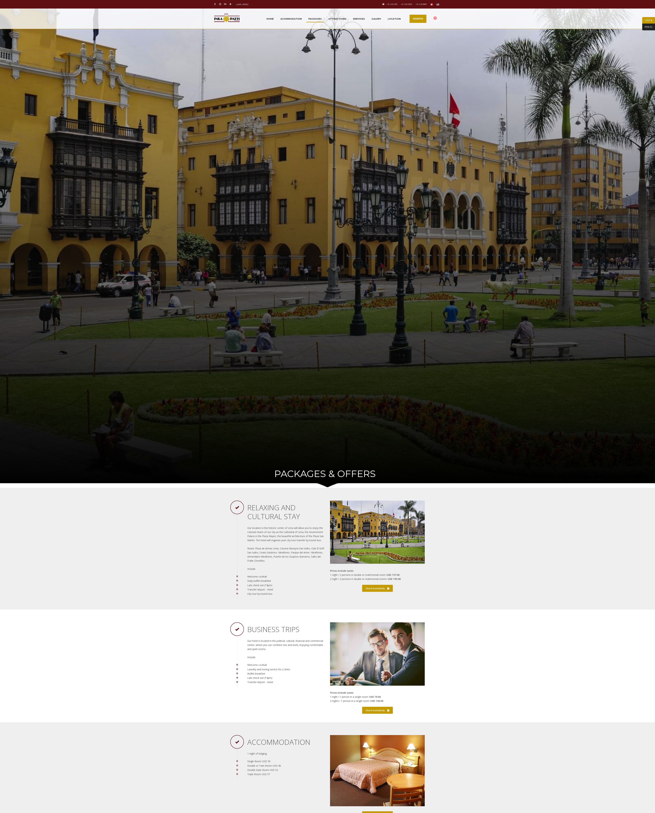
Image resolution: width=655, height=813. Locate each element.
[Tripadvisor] (225, 4)
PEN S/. (647, 26)
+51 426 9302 (406, 4)
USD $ (647, 20)
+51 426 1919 (391, 4)
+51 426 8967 (421, 4)
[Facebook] (214, 4)
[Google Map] (230, 4)
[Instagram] (220, 4)
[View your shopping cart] (437, 18)
